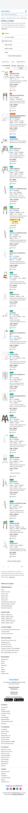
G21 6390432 (13, 313)
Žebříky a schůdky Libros (6, 615)
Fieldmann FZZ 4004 (14, 523)
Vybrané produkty (6, 638)
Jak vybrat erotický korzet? (7, 633)
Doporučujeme (5, 657)
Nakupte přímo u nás (5, 735)
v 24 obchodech (13, 430)
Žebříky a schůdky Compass (7, 623)
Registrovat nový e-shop (6, 751)
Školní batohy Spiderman (6, 608)
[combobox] (14, 14)
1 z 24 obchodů (13, 225)
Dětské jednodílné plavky (6, 606)
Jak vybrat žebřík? (14, 139)
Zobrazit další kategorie (14, 56)
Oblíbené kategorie (6, 587)
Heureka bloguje (4, 717)
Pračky (2, 590)
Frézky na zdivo (4, 594)
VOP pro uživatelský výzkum (7, 743)
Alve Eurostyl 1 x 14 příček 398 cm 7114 (17, 253)
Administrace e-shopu (6, 749)
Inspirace (3, 780)
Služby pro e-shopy (5, 753)
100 (22, 567)
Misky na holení (4, 596)
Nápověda (3, 766)
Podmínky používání (5, 711)
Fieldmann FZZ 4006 (14, 73)
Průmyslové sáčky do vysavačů (8, 604)
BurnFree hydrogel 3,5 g (6, 646)
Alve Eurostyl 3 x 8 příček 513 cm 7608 (17, 375)
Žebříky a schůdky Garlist (6, 619)
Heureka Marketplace (6, 755)
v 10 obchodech (13, 516)
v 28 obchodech (13, 536)
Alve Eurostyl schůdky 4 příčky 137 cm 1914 (14, 403)
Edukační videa (4, 763)
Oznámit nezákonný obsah (7, 721)
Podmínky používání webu (18, 794)
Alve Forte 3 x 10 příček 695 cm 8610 (18, 233)
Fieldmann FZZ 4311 (14, 294)
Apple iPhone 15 (4, 659)
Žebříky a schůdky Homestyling (8, 621)
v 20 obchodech (13, 86)
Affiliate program (4, 761)
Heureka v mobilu (5, 731)
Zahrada (3, 669)
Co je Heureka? (4, 707)
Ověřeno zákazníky (5, 771)
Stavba (18, 18)
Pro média (3, 715)
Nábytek (3, 671)
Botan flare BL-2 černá (6, 644)
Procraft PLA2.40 (14, 543)
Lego (2, 667)
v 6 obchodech (13, 450)
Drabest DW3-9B (13, 437)
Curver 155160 (13, 417)
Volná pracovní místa (5, 713)
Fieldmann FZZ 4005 (14, 208)
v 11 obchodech (13, 181)
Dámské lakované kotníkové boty (8, 602)
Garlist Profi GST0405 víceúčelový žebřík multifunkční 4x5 (17, 116)
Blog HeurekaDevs (5, 719)
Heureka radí (4, 733)
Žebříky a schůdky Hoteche (7, 617)
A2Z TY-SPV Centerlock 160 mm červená (10, 650)
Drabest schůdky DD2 (15, 168)
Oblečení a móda (4, 673)
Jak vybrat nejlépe (6, 627)
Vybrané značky (5, 612)
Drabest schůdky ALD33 (15, 148)
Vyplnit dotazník (14, 694)
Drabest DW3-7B (13, 481)
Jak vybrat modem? (5, 631)
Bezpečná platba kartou (6, 741)
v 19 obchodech (13, 325)
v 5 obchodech (13, 554)
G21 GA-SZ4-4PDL (14, 354)
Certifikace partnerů (5, 778)
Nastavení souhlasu (5, 737)
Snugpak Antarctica (5, 642)
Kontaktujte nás (14, 689)
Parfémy (3, 661)
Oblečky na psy (4, 598)
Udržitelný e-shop (5, 782)
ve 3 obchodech (13, 129)
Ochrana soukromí (5, 739)
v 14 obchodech (13, 267)
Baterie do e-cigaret (5, 592)
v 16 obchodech (13, 245)
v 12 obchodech (13, 106)
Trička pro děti (4, 600)
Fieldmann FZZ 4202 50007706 (17, 95)
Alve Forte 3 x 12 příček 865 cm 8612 (18, 188)
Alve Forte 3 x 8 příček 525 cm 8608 (18, 503)
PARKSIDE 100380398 (15, 457)
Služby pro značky (5, 757)
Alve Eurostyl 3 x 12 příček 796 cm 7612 (17, 333)
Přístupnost (3, 723)
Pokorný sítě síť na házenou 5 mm (8, 640)
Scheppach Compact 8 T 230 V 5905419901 (10, 648)
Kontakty (3, 709)
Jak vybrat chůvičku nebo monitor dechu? (10, 629)
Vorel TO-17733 (13, 274)
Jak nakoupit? (4, 729)
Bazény (3, 663)
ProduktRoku (4, 775)
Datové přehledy (5, 759)
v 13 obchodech (13, 303)
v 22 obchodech (13, 367)
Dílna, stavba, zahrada (11, 18)
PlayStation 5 (4, 665)
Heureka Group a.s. (17, 793)
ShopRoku (3, 773)
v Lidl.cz (11, 470)
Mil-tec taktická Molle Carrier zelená (9, 652)
